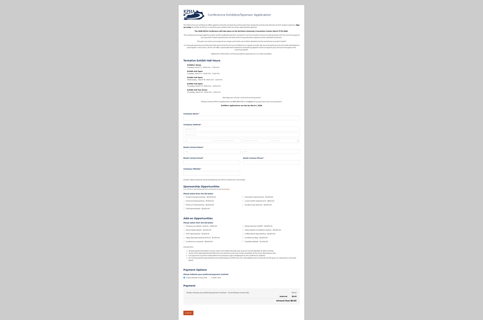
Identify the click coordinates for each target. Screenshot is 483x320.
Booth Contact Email (197, 158)
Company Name (195, 114)
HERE (227, 189)
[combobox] (286, 141)
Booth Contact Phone (257, 158)
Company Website (196, 169)
